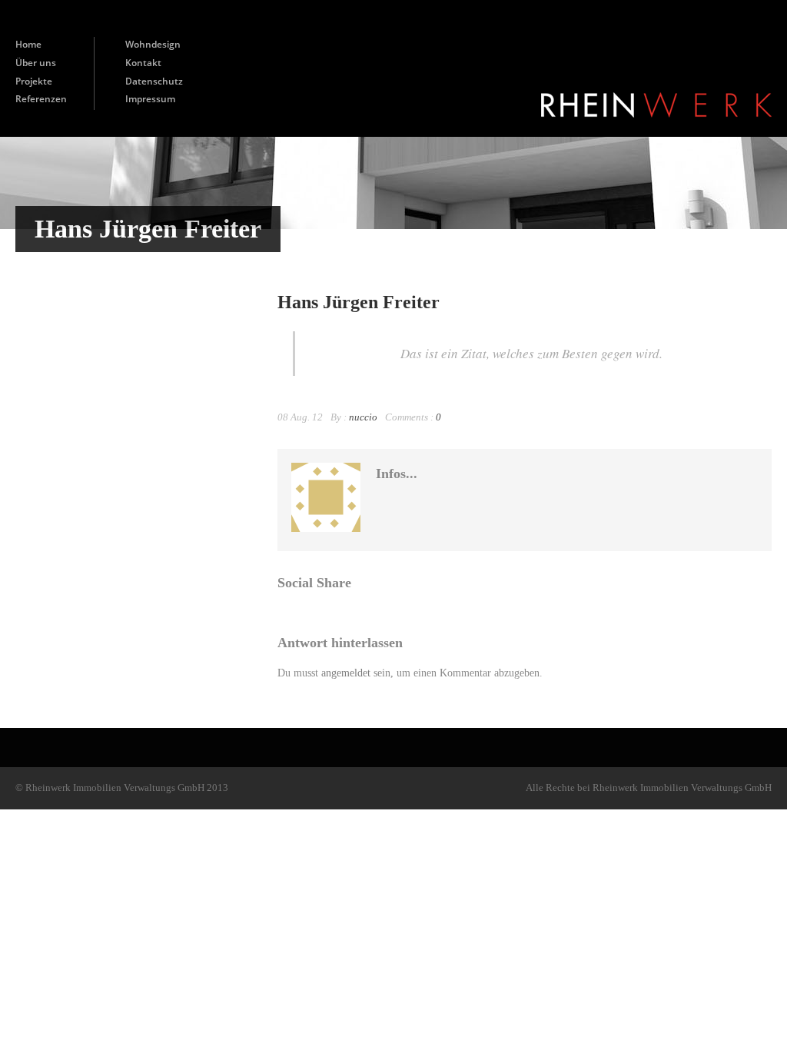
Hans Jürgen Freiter (358, 302)
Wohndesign (153, 44)
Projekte (33, 81)
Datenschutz (154, 81)
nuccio (363, 417)
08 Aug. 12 (300, 417)
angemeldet (345, 673)
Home (28, 44)
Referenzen (41, 98)
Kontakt (143, 62)
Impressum (150, 98)
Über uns (35, 62)
